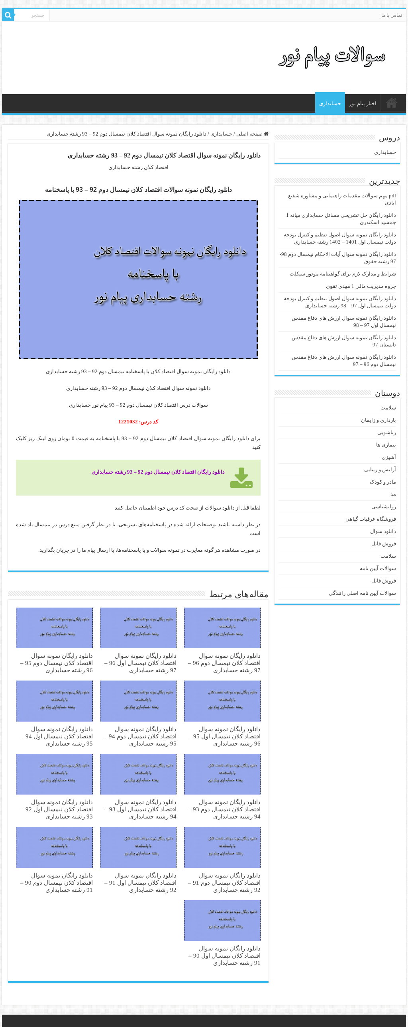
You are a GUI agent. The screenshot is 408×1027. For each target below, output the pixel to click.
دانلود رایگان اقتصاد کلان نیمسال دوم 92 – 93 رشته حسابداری (158, 472)
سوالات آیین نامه (378, 568)
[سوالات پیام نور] (333, 56)
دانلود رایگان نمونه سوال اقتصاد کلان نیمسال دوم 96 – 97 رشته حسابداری (224, 662)
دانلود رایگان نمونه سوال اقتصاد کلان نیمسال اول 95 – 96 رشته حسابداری (224, 736)
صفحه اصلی (250, 134)
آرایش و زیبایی (380, 469)
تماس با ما (391, 15)
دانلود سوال (383, 531)
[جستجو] (8, 15)
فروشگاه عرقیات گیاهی (370, 519)
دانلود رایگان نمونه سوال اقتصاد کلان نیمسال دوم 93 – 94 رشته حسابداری (224, 809)
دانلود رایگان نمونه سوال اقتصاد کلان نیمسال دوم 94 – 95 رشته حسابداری (140, 736)
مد (393, 494)
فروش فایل (383, 544)
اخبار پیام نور (363, 103)
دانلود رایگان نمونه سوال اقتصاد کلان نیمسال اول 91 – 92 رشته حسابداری (140, 882)
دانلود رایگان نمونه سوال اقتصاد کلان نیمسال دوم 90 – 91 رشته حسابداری (56, 882)
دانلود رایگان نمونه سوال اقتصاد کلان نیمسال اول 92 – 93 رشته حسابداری (57, 809)
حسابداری (330, 103)
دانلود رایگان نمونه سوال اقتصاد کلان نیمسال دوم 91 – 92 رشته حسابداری (224, 882)
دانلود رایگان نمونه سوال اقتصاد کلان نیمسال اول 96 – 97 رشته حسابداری (140, 662)
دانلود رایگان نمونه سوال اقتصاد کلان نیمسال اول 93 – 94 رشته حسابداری (140, 809)
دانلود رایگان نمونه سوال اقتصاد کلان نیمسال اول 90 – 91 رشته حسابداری (224, 955)
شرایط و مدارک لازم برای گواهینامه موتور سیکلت (343, 274)
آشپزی (389, 457)
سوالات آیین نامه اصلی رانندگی (362, 593)
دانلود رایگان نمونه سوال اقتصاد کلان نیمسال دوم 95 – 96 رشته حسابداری (56, 662)
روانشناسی (383, 507)
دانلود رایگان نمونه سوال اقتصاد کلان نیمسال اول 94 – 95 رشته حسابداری (57, 736)
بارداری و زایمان (378, 420)
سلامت (388, 408)
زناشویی (386, 432)
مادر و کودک (383, 482)
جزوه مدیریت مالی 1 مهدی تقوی (361, 286)
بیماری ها (386, 445)
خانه (391, 102)
